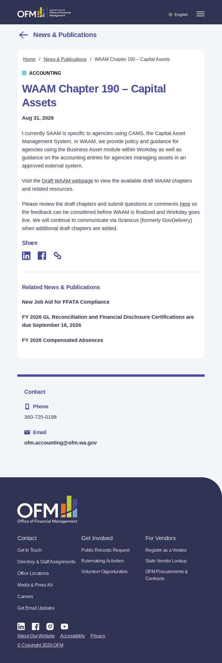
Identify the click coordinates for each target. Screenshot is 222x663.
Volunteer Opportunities (104, 571)
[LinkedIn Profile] (21, 626)
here (185, 204)
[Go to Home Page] (44, 12)
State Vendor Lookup (166, 560)
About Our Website (36, 635)
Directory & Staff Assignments (46, 561)
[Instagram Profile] (50, 626)
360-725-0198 (40, 417)
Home (29, 59)
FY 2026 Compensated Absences (62, 340)
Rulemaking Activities (102, 560)
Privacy (97, 635)
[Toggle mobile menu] (201, 14)
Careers (25, 596)
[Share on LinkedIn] (26, 255)
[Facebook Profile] (35, 626)
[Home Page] (47, 510)
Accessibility (72, 635)
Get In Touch (29, 550)
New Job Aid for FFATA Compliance (66, 302)
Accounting (45, 73)
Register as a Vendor (166, 550)
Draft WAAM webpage (67, 181)
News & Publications (65, 34)
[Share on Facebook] (42, 255)
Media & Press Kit (35, 584)
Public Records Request (105, 550)
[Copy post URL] (57, 255)
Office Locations (33, 573)
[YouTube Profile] (64, 626)
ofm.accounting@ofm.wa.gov (60, 443)
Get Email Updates (36, 608)
